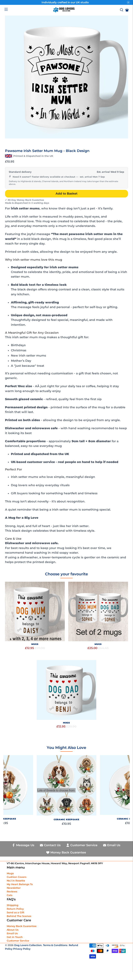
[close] (128, 2)
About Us (12, 929)
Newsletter (14, 887)
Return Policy (15, 908)
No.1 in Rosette (16, 880)
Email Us (12, 933)
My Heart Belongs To (20, 884)
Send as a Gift (15, 912)
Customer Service (18, 940)
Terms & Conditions (55, 945)
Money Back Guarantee (22, 926)
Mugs (10, 873)
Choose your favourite (66, 574)
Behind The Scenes (19, 916)
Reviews (12, 891)
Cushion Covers (16, 877)
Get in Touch (15, 937)
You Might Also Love (66, 747)
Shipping (12, 905)
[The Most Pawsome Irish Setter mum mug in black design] (66, 77)
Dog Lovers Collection (28, 945)
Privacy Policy (21, 948)
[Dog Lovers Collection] (63, 10)
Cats (9, 895)
